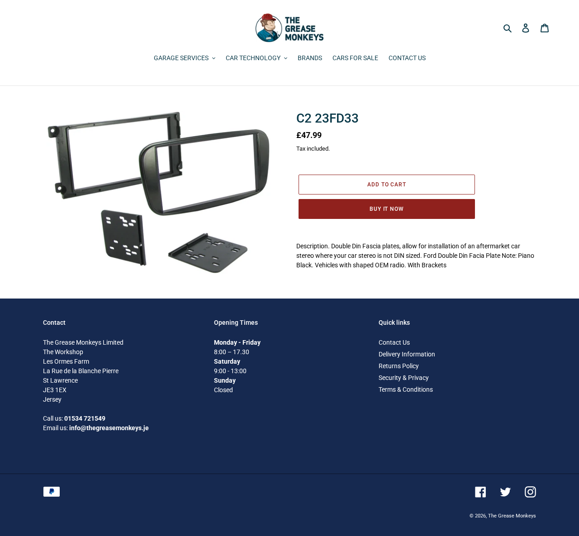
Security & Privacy (404, 377)
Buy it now (387, 209)
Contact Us (394, 342)
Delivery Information (407, 354)
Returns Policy (399, 366)
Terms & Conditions (406, 389)
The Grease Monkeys (512, 516)
